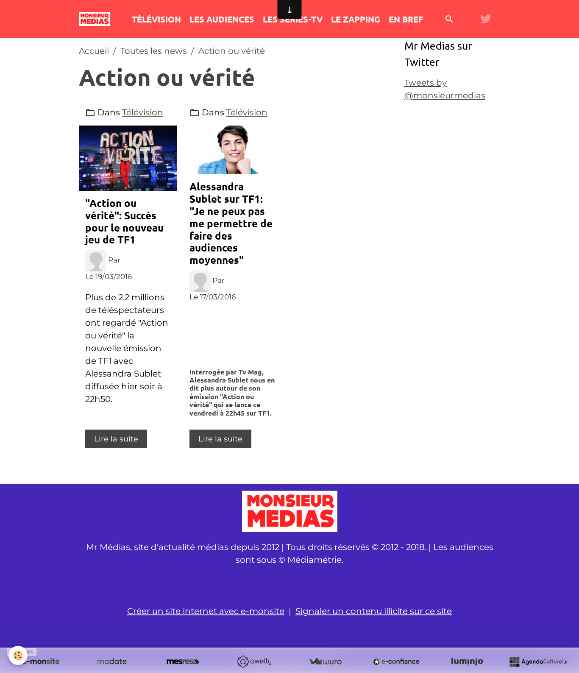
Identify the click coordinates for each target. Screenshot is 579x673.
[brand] (96, 19)
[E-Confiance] (396, 661)
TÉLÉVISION (156, 19)
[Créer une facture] (325, 661)
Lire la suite (116, 438)
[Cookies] (18, 655)
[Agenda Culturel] (538, 661)
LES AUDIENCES (221, 19)
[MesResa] (182, 661)
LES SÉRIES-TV (293, 19)
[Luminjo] (467, 661)
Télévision (142, 112)
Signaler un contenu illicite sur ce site (373, 611)
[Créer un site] (40, 661)
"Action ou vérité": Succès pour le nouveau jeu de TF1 (124, 221)
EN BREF (406, 19)
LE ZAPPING (355, 19)
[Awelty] (254, 661)
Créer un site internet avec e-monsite (205, 611)
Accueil (94, 51)
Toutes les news (153, 51)
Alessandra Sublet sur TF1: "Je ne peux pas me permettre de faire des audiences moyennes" (231, 223)
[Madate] (112, 661)
